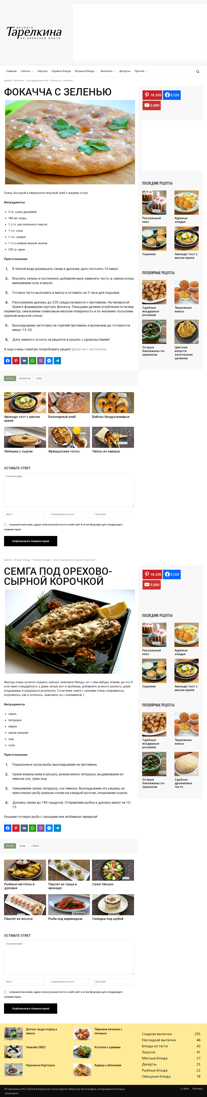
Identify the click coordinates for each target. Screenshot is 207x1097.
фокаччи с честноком (89, 349)
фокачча (25, 378)
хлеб (39, 378)
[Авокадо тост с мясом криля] (25, 402)
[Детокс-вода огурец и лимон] (13, 1033)
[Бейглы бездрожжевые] (113, 402)
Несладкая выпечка (37, 80)
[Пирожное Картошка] (13, 1069)
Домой (7, 80)
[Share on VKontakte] (24, 360)
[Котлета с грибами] (82, 1051)
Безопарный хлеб (62, 417)
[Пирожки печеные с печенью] (82, 1033)
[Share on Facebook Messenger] (49, 360)
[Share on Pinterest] (16, 360)
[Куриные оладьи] (186, 202)
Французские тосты (64, 451)
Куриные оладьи (181, 220)
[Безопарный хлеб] (69, 402)
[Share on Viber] (40, 360)
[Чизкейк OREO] (13, 1051)
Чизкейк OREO (35, 1047)
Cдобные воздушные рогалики (150, 311)
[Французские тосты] (69, 437)
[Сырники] (154, 238)
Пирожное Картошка (40, 1065)
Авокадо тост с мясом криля (22, 419)
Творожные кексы (183, 309)
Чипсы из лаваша (106, 451)
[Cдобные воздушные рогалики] (154, 292)
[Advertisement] (140, 32)
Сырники (149, 254)
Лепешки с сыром (18, 451)
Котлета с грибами (107, 1047)
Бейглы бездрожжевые (110, 417)
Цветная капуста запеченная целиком (184, 353)
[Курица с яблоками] (82, 1069)
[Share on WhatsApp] (32, 360)
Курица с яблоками (108, 1065)
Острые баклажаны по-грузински (153, 351)
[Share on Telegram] (57, 360)
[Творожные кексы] (186, 292)
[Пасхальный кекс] (154, 202)
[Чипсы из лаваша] (113, 437)
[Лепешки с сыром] (25, 437)
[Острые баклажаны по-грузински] (154, 332)
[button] (198, 71)
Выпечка (19, 80)
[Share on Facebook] (7, 360)
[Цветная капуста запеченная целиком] (186, 332)
